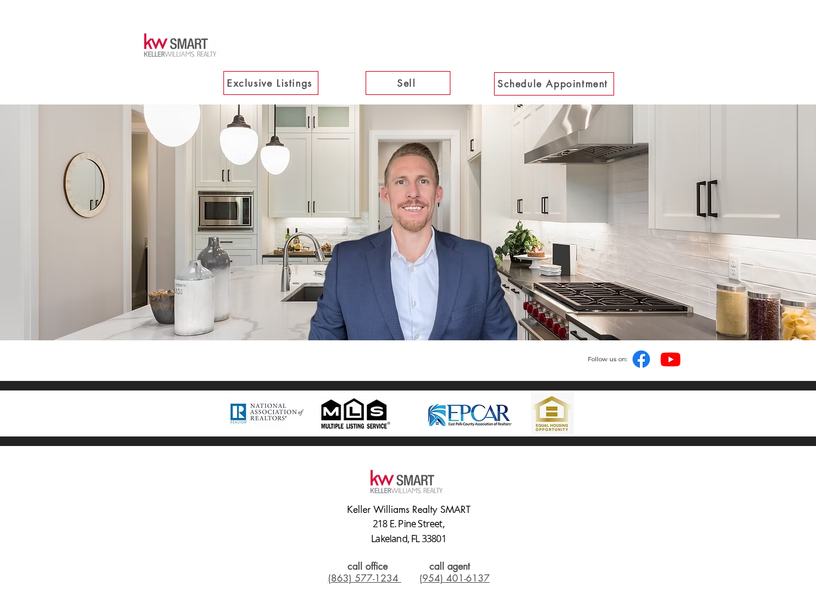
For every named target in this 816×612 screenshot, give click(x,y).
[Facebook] (641, 359)
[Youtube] (670, 359)
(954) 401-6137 (454, 578)
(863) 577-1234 (364, 578)
